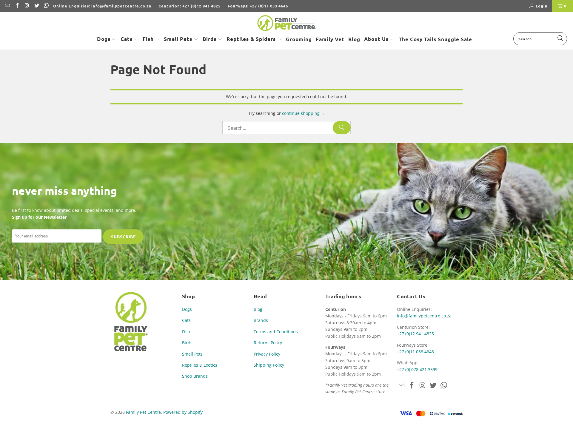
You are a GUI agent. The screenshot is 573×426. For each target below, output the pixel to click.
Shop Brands (195, 376)
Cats (186, 320)
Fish (186, 331)
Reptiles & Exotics (199, 365)
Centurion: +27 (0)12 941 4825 (189, 5)
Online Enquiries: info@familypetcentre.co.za (102, 5)
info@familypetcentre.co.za (424, 316)
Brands (261, 320)
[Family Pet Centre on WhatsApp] (46, 5)
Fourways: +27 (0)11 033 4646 (258, 5)
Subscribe (123, 236)
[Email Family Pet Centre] (7, 5)
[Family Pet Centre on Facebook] (16, 5)
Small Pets (192, 354)
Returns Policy (268, 342)
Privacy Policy (267, 354)
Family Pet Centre (143, 412)
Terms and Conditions (276, 331)
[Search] (560, 38)
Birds (187, 342)
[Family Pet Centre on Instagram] (26, 5)
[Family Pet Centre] (286, 23)
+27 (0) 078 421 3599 (417, 369)
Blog (258, 309)
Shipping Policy (269, 365)
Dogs (187, 309)
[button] (107, 39)
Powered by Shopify (183, 412)
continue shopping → (303, 113)
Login (542, 5)
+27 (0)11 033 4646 (415, 351)
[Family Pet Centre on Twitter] (36, 5)
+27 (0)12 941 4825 (415, 334)
